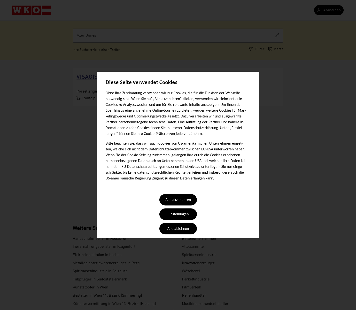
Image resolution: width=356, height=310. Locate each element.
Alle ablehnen (178, 229)
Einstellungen (178, 215)
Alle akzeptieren (178, 200)
